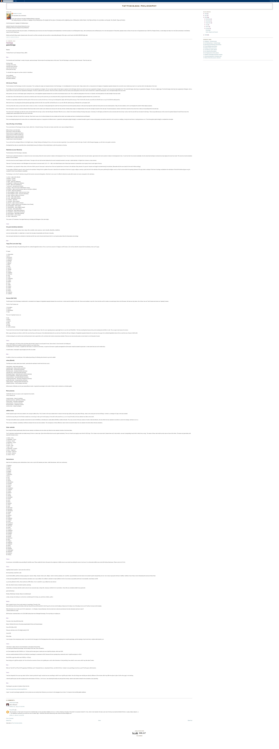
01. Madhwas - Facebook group (210, 41)
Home (99, 720)
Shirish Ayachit (13, 702)
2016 (206, 13)
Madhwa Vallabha (17, 13)
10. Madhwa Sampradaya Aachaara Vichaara (212, 54)
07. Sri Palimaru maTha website (210, 49)
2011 (206, 15)
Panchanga (208, 30)
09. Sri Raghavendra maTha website (211, 52)
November (208, 21)
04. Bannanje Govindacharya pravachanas (212, 44)
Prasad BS (12, 709)
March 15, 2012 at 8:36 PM (17, 706)
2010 (206, 17)
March (207, 26)
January (208, 28)
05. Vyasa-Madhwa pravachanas (210, 46)
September (208, 22)
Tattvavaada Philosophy (139, 6)
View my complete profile (12, 37)
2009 (206, 34)
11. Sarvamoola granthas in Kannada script (212, 56)
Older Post (190, 720)
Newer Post (8, 720)
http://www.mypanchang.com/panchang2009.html (16, 689)
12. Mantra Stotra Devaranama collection (212, 57)
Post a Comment (9, 718)
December (208, 19)
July (207, 24)
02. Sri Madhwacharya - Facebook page (211, 43)
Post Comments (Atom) (17, 723)
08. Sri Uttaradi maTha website (209, 51)
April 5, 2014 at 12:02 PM (17, 715)
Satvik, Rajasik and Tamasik (212, 32)
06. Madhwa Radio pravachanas (210, 47)
